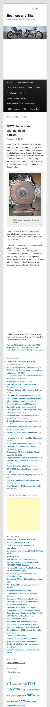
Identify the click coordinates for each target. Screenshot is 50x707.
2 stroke (15, 684)
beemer (22, 695)
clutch (9, 350)
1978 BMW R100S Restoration (19, 395)
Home (9, 82)
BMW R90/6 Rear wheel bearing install (22, 469)
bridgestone (12, 701)
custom (32, 701)
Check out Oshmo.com (16, 635)
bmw (37, 347)
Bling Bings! (12, 632)
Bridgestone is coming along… (20, 421)
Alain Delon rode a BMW (17, 443)
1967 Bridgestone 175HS (16, 109)
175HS (24, 684)
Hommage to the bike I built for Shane (22, 438)
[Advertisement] (23, 514)
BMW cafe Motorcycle (22, 345)
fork (15, 706)
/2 (7, 684)
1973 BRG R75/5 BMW (15, 87)
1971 (23, 347)
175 (19, 684)
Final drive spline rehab (16, 466)
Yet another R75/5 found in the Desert (22, 432)
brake (38, 696)
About (30, 87)
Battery (9, 696)
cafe (22, 700)
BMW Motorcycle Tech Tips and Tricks (21, 103)
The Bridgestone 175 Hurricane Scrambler (24, 486)
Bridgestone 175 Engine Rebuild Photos (23, 452)
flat (13, 350)
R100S (22, 93)
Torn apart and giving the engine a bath (23, 480)
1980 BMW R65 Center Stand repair (21, 446)
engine (10, 705)
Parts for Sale (34, 109)
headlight (21, 706)
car (27, 702)
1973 (32, 347)
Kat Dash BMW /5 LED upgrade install (22, 390)
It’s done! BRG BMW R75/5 (18, 367)
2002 (29, 689)
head (17, 350)
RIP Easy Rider (13, 381)
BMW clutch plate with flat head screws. (19, 130)
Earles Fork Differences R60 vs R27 (21, 361)
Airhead (35, 689)
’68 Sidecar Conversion (24, 82)
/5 (10, 683)
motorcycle (24, 350)
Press (38, 87)
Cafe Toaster (12, 93)
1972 (28, 347)
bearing (15, 696)
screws (40, 350)
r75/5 (35, 350)
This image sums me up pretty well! (21, 474)
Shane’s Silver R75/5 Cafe (17, 98)
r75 (30, 350)
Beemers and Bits (20, 15)
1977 (25, 689)
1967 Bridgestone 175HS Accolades (21, 384)
